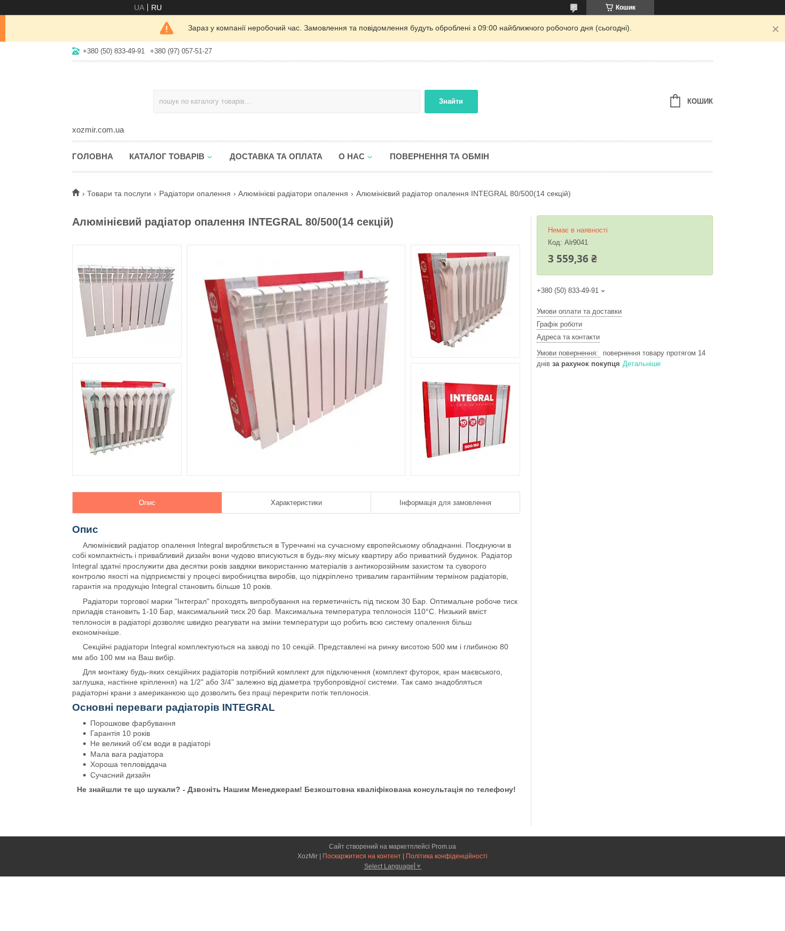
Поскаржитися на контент (362, 856)
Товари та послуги (119, 193)
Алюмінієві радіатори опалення (293, 193)
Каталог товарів (167, 156)
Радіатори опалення (195, 193)
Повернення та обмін (439, 156)
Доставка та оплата (276, 156)
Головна (92, 156)
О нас (352, 156)
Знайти (451, 101)
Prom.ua (443, 846)
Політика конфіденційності (447, 856)
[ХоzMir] (112, 94)
